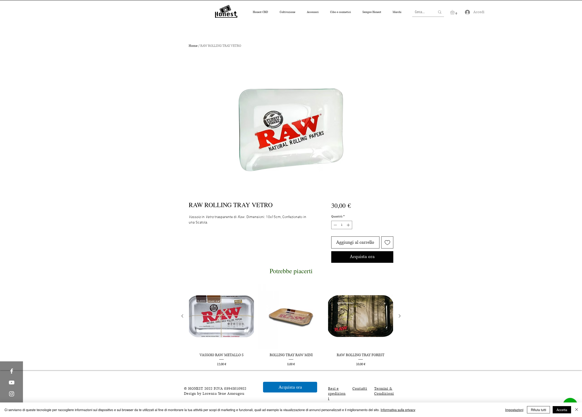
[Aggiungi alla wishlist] (387, 242)
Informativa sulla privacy (398, 409)
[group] (291, 325)
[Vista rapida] (221, 316)
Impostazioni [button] (514, 409)
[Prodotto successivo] (399, 316)
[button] (260, 12)
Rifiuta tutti (538, 409)
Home (193, 46)
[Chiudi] (576, 409)
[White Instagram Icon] (11, 393)
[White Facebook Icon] (11, 371)
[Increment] (348, 225)
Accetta (562, 409)
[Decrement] (335, 225)
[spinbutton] (342, 225)
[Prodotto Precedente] (182, 316)
